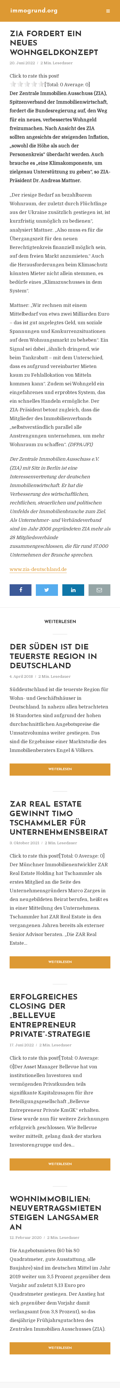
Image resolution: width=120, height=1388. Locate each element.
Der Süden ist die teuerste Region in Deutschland (53, 657)
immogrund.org (34, 11)
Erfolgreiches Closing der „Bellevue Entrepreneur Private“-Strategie (50, 1016)
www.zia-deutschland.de (38, 569)
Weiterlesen (60, 769)
